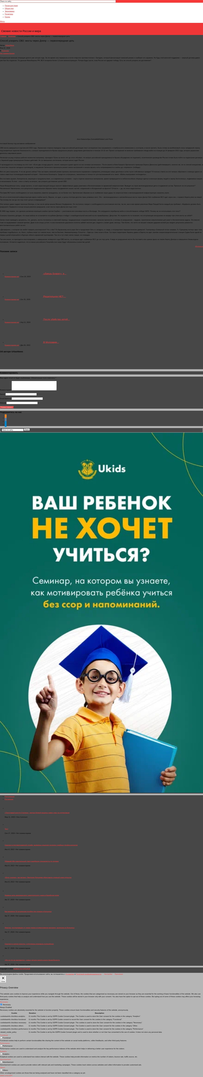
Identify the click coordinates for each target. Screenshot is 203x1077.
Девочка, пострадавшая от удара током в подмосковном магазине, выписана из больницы (39, 928)
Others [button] (2, 1067)
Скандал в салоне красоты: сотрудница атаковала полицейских (29, 944)
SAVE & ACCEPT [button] (6, 1076)
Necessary (7, 1005)
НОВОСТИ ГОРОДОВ (21, 27)
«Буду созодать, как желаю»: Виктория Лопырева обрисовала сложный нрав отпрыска (38, 877)
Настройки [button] (108, 974)
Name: (3, 394)
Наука (7, 17)
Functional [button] (4, 1035)
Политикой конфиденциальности (88, 974)
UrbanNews (9, 45)
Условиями (70, 974)
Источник (199, 246)
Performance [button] (5, 1043)
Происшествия (11, 6)
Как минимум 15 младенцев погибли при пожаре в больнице (28, 911)
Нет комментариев (7, 53)
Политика (9, 14)
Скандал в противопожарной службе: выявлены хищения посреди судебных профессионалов (41, 845)
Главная (3, 36)
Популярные (9, 796)
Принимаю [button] (119, 974)
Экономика (9, 11)
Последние (9, 799)
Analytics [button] (3, 1051)
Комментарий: (6, 390)
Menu (2, 21)
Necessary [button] (4, 1002)
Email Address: (6, 398)
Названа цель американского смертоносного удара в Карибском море (32, 895)
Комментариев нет (12, 276)
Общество (9, 9)
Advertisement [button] (5, 1059)
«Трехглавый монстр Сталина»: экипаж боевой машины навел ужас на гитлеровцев (37, 813)
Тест (6, 829)
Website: (3, 403)
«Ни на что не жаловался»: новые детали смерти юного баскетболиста (32, 960)
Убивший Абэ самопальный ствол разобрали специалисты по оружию (32, 861)
